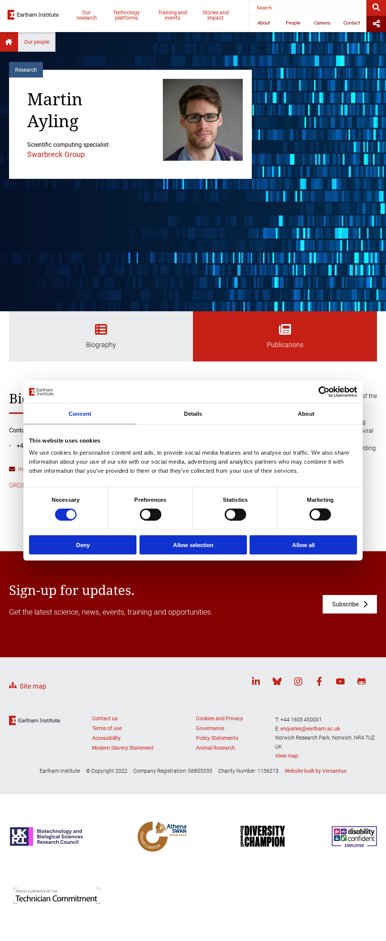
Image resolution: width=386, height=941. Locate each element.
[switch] (150, 515)
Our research (87, 15)
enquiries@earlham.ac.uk (310, 729)
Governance (210, 728)
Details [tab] (193, 414)
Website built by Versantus (315, 771)
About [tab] (306, 414)
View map (286, 756)
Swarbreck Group (56, 154)
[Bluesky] (277, 683)
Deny (83, 544)
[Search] (376, 8)
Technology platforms (126, 15)
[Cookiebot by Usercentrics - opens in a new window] (324, 392)
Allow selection (193, 544)
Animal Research (215, 747)
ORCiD (17, 485)
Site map (33, 686)
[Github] (361, 683)
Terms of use (107, 728)
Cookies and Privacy (219, 718)
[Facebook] (319, 683)
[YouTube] (340, 683)
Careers (322, 23)
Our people (36, 42)
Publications (285, 345)
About (263, 23)
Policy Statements (217, 738)
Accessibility (106, 738)
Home (9, 42)
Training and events (172, 15)
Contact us (105, 718)
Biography (101, 345)
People (293, 23)
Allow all (303, 544)
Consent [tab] (80, 414)
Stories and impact (215, 15)
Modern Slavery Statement (123, 747)
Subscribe (345, 604)
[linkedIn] (256, 683)
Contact (351, 23)
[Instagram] (298, 683)
